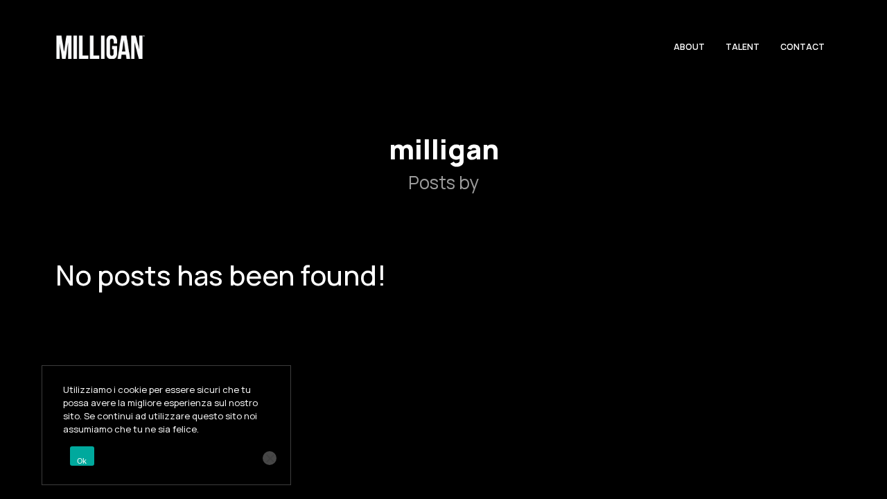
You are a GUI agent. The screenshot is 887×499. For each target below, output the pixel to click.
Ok (82, 461)
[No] (269, 458)
